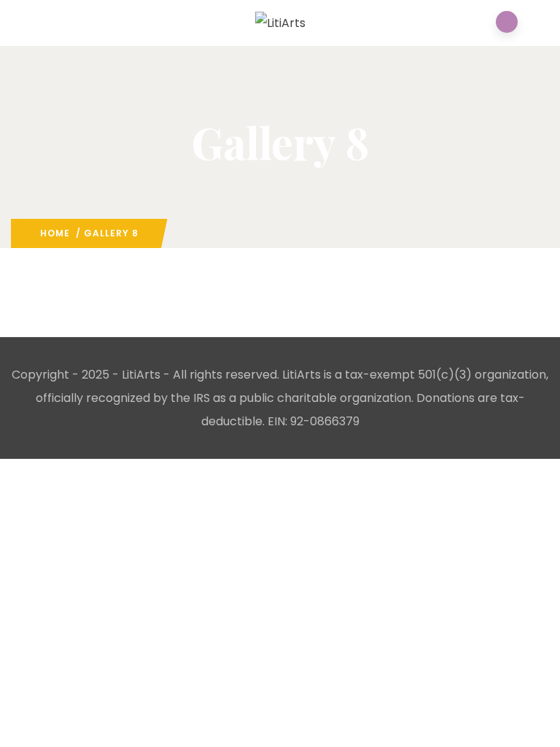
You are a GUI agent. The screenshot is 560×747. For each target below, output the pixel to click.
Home (55, 233)
